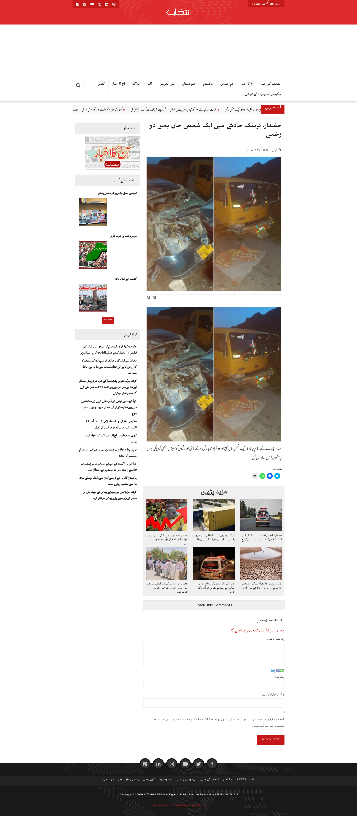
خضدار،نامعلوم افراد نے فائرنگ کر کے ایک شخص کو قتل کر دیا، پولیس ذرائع (262, 537)
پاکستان (207, 85)
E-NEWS (241, 780)
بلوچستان (188, 85)
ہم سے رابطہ (132, 780)
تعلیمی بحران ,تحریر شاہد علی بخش (117, 193)
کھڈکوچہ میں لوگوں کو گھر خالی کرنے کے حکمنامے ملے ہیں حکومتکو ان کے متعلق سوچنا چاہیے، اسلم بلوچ (109, 407)
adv (252, 780)
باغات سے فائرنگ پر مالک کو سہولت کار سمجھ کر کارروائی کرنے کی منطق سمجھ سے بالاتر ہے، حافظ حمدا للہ (109, 367)
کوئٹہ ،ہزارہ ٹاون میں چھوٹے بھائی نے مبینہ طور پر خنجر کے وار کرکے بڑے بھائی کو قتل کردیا (110, 495)
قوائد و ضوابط (166, 780)
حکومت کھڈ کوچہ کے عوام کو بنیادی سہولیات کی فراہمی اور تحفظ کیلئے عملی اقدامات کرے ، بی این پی (233, 109)
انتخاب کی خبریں (209, 780)
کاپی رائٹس (149, 780)
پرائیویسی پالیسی (186, 780)
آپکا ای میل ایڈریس (273, 694)
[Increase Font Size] (155, 298)
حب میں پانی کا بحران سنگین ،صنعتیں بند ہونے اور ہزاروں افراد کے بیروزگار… (261, 586)
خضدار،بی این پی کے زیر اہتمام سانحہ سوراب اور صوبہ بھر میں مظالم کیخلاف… (167, 588)
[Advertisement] (178, 52)
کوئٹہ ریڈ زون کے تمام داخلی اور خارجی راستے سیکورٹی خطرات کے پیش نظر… (214, 537)
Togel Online (198, 805)
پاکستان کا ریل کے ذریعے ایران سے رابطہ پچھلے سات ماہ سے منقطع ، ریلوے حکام (108, 481)
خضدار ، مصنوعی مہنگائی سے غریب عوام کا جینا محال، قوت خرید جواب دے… (167, 539)
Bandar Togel (182, 805)
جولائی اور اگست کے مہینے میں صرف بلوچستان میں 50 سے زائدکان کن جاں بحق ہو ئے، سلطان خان (108, 467)
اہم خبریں (227, 85)
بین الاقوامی (167, 85)
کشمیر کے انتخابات (126, 279)
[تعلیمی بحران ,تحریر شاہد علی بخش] (93, 213)
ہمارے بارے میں (112, 780)
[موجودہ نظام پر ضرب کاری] (93, 256)
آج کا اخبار (118, 85)
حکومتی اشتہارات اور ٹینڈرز (263, 95)
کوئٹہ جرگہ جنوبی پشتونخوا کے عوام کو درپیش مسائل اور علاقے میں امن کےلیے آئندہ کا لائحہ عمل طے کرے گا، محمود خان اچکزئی (127, 109)
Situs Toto (157, 805)
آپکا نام (279, 677)
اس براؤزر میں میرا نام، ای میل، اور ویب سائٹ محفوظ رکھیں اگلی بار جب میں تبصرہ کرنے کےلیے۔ (219, 722)
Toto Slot (169, 805)
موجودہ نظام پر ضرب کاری (123, 236)
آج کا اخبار (247, 85)
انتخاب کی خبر (271, 85)
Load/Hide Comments (214, 605)
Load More (108, 320)
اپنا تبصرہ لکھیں (275, 639)
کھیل (101, 85)
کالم (149, 85)
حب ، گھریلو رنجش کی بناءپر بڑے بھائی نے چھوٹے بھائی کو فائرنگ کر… (216, 588)
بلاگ (136, 85)
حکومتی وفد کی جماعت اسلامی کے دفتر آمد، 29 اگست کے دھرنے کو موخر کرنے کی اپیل (111, 424)
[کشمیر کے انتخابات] (93, 299)
